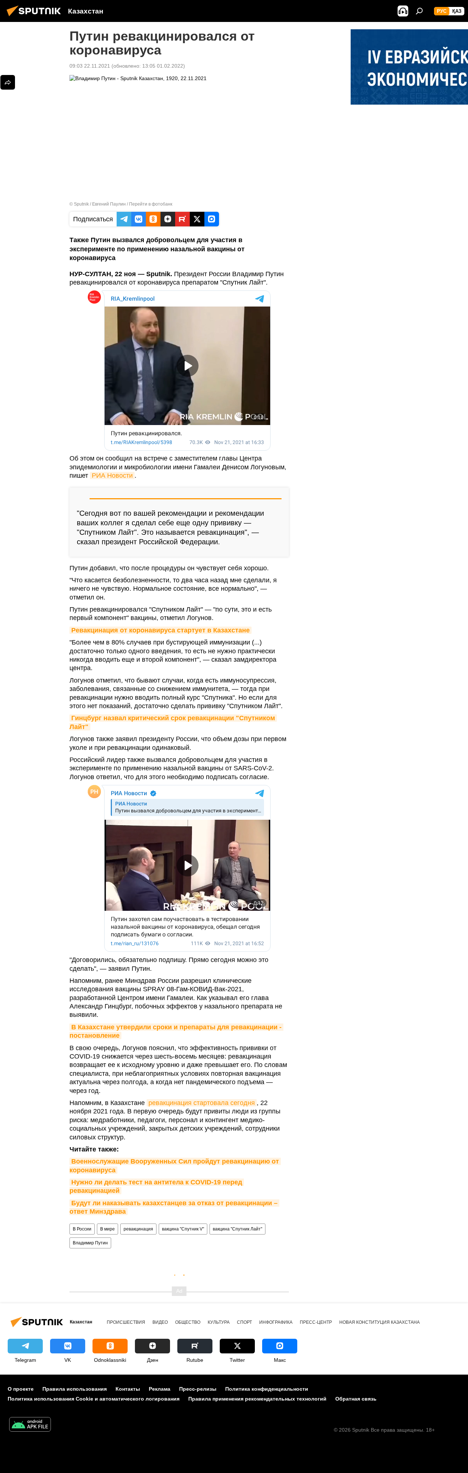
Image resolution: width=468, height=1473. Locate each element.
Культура (219, 1322)
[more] (7, 82)
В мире (107, 1229)
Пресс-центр (316, 1322)
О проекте (21, 1389)
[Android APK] (30, 1425)
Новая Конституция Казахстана (379, 1322)
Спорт (244, 1322)
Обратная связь (356, 1399)
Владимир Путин (90, 1242)
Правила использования (74, 1389)
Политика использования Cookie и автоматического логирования (94, 1399)
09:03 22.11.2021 (89, 66)
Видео (160, 1322)
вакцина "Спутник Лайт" (237, 1229)
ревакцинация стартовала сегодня (201, 1102)
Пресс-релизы (197, 1389)
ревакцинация (138, 1229)
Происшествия (126, 1322)
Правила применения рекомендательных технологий (257, 1399)
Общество (187, 1322)
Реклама (159, 1389)
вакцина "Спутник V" (183, 1229)
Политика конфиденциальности (266, 1389)
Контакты (128, 1389)
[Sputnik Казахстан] (36, 17)
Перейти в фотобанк (150, 204)
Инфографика (275, 1322)
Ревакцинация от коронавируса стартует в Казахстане (160, 630)
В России (82, 1229)
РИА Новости (112, 475)
